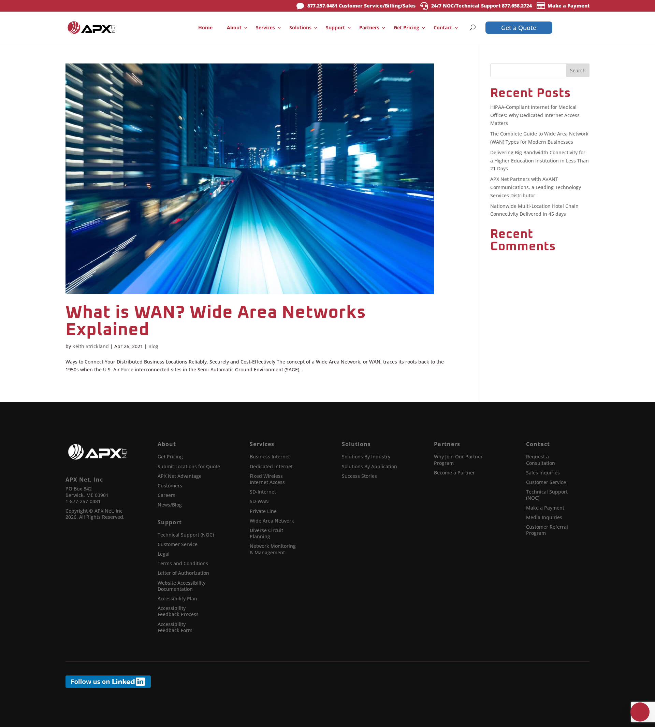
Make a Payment (569, 5)
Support (335, 27)
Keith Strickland (90, 346)
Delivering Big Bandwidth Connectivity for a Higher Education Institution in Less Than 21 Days (539, 160)
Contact (443, 27)
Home (205, 27)
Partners (369, 27)
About (234, 27)
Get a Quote (518, 28)
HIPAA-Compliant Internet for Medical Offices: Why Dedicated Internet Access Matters (535, 115)
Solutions (300, 27)
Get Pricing (406, 27)
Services (265, 27)
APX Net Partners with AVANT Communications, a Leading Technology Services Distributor (535, 187)
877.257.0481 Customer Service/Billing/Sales (361, 5)
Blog (153, 346)
